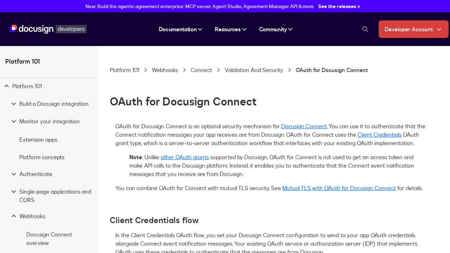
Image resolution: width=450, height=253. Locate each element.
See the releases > (339, 6)
